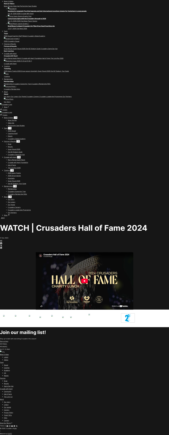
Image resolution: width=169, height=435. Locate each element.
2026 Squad (8, 36)
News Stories (8, 6)
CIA (5, 373)
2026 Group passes (24, 71)
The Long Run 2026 (57, 58)
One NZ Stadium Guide (33, 49)
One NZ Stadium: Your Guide (60, 71)
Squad (6, 365)
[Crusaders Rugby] (6, 104)
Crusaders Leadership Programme (51, 96)
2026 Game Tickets (10, 71)
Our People (22, 96)
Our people (7, 407)
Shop (6, 107)
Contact (6, 420)
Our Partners (67, 96)
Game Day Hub (8, 386)
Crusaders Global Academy (36, 36)
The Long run (8, 397)
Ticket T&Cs (8, 415)
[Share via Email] (1, 240)
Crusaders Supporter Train (22, 84)
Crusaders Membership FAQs (40, 84)
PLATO (10, 434)
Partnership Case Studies (28, 6)
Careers (6, 410)
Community (7, 391)
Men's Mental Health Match (13, 58)
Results (10, 49)
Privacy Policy (8, 412)
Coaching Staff (17, 36)
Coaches (6, 368)
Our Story (7, 96)
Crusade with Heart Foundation (32, 58)
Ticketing (7, 66)
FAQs (5, 418)
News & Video (4, 354)
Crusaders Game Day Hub (49, 49)
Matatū (24, 36)
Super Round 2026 (19, 49)
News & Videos (8, 1)
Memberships (8, 79)
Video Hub (16, 6)
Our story (7, 402)
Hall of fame (8, 394)
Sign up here (4, 341)
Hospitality (34, 71)
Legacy (6, 404)
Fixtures (2, 378)
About (6, 92)
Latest (6, 357)
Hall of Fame (46, 58)
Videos (6, 360)
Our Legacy (15, 96)
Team (6, 31)
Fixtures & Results (10, 44)
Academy (7, 370)
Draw (6, 49)
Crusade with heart (6, 389)
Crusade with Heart (10, 53)
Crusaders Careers (33, 96)
